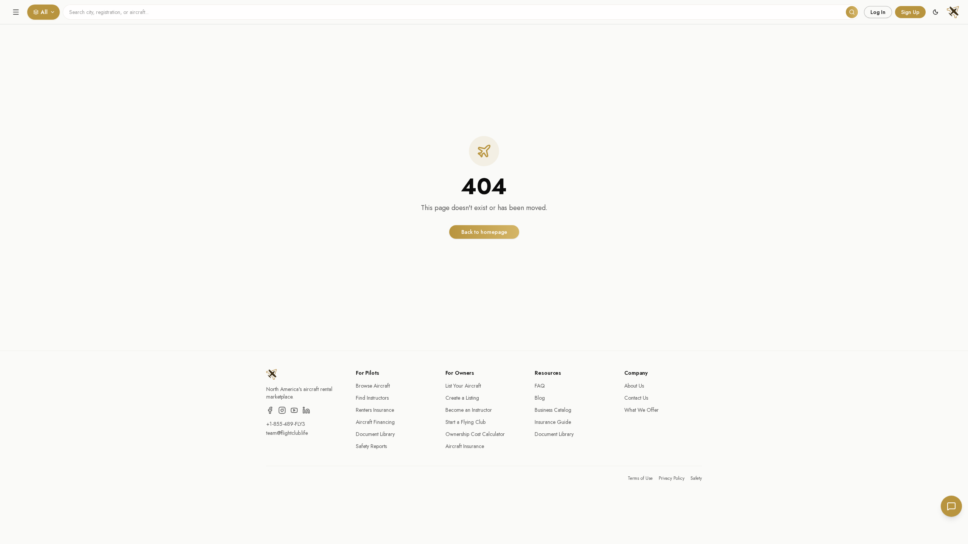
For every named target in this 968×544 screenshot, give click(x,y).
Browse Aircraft (373, 385)
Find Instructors (372, 398)
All (44, 12)
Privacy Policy (671, 478)
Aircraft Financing (375, 422)
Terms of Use (640, 478)
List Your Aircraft (463, 385)
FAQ (540, 385)
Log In (878, 12)
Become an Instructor (468, 410)
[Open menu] (16, 12)
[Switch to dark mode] (935, 12)
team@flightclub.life (287, 433)
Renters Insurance (375, 410)
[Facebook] (270, 410)
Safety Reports (371, 446)
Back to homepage (484, 232)
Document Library (375, 434)
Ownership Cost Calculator (475, 434)
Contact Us (636, 398)
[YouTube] (294, 410)
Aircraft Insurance (464, 446)
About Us (634, 385)
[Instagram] (282, 410)
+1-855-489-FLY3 (285, 424)
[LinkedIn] (306, 410)
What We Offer (641, 410)
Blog (540, 398)
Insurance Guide (553, 422)
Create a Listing (462, 398)
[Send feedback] (951, 506)
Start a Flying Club (465, 422)
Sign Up (910, 12)
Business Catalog (553, 410)
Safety (696, 478)
